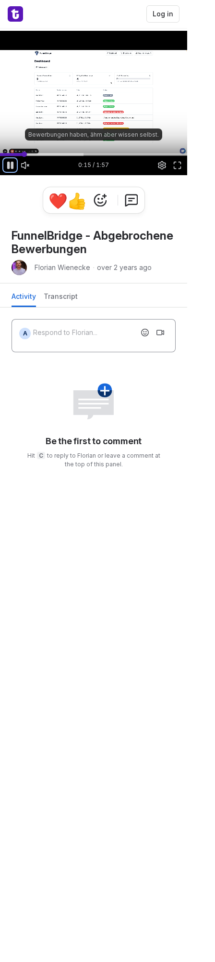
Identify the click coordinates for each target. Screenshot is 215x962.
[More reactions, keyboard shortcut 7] (100, 200)
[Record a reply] (160, 332)
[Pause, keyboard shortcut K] (10, 165)
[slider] (93, 154)
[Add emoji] (145, 332)
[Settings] (162, 165)
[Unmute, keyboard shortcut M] (25, 165)
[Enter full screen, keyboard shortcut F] (177, 165)
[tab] (24, 299)
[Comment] (131, 200)
